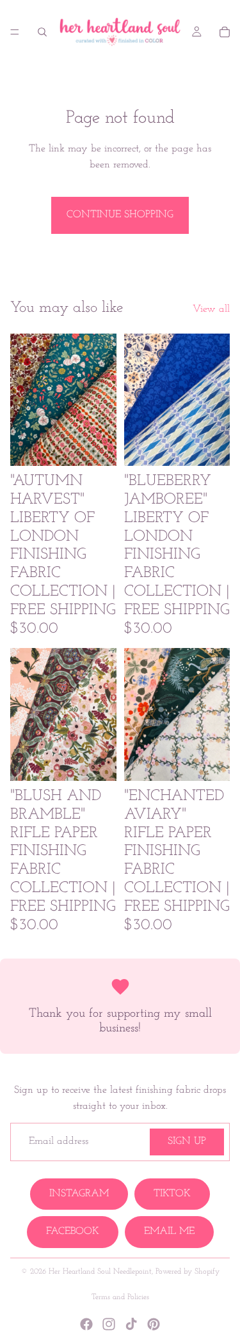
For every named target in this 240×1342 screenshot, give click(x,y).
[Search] (42, 32)
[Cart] (225, 32)
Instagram (79, 1194)
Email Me (169, 1231)
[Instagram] (108, 1324)
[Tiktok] (131, 1324)
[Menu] (14, 32)
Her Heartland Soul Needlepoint (100, 1272)
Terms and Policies (120, 1297)
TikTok (172, 1194)
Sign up (187, 1141)
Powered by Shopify (188, 1272)
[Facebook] (86, 1324)
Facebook (72, 1231)
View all (211, 309)
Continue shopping (120, 215)
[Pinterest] (153, 1324)
